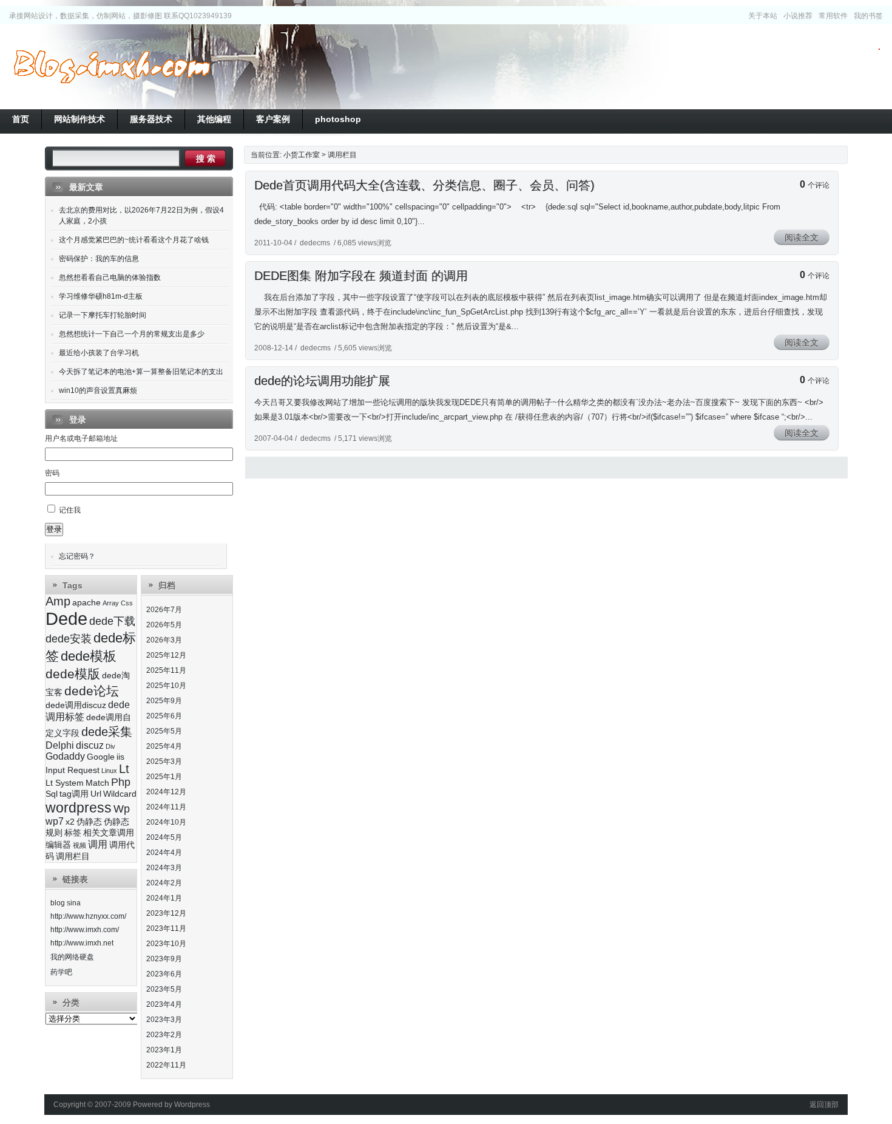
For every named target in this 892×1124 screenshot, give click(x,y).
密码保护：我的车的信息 (99, 258)
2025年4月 (164, 746)
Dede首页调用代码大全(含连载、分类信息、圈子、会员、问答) (424, 185)
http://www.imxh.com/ (84, 929)
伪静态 (89, 821)
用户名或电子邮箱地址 (81, 438)
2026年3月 (164, 640)
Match (97, 783)
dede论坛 (91, 691)
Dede (66, 618)
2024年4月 (164, 852)
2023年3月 (164, 1019)
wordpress (79, 808)
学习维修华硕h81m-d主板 (101, 296)
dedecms (315, 243)
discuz (90, 745)
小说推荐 (798, 16)
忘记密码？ (77, 556)
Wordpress (192, 1104)
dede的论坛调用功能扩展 (322, 380)
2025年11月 (166, 670)
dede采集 (106, 731)
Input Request (73, 770)
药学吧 (61, 972)
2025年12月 (166, 655)
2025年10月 (166, 685)
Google (101, 756)
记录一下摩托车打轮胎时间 (102, 315)
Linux (109, 770)
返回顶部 (824, 1104)
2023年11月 (166, 928)
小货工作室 (111, 67)
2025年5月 (164, 731)
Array (111, 603)
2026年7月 (164, 609)
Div (110, 746)
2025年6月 (164, 716)
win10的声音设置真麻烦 (98, 390)
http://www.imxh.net (81, 943)
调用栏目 (73, 856)
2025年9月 (164, 701)
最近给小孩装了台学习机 (99, 353)
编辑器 (58, 845)
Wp (121, 809)
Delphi (60, 745)
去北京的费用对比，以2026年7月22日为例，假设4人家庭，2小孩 (141, 215)
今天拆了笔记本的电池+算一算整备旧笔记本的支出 (141, 371)
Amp (58, 601)
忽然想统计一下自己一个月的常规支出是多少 (131, 334)
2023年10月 (166, 943)
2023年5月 (164, 989)
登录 (54, 529)
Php (120, 782)
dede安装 (69, 639)
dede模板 (89, 656)
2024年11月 (166, 807)
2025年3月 (164, 761)
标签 (72, 832)
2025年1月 (164, 776)
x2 (70, 821)
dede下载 (112, 621)
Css (127, 603)
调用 (97, 844)
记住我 (70, 510)
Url (95, 794)
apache (86, 602)
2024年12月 (166, 792)
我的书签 (868, 16)
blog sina (65, 903)
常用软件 (833, 16)
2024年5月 (164, 837)
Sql (52, 794)
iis (120, 756)
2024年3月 (164, 867)
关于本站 (762, 16)
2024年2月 (164, 883)
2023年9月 (164, 959)
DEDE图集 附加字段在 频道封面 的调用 (361, 275)
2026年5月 (164, 625)
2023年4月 (164, 1004)
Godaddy (65, 756)
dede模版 (73, 674)
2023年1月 (164, 1050)
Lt (124, 768)
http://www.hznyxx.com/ (88, 916)
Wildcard (120, 794)
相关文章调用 (108, 832)
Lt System (65, 783)
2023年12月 (166, 913)
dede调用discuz (76, 705)
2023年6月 (164, 974)
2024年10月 (166, 822)
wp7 (55, 821)
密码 (52, 473)
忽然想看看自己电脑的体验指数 (110, 277)
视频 (79, 845)
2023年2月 (164, 1034)
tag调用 (74, 794)
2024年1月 (164, 898)
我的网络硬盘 (72, 957)
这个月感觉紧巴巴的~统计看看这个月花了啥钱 (134, 240)
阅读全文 (802, 237)
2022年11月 (166, 1065)
